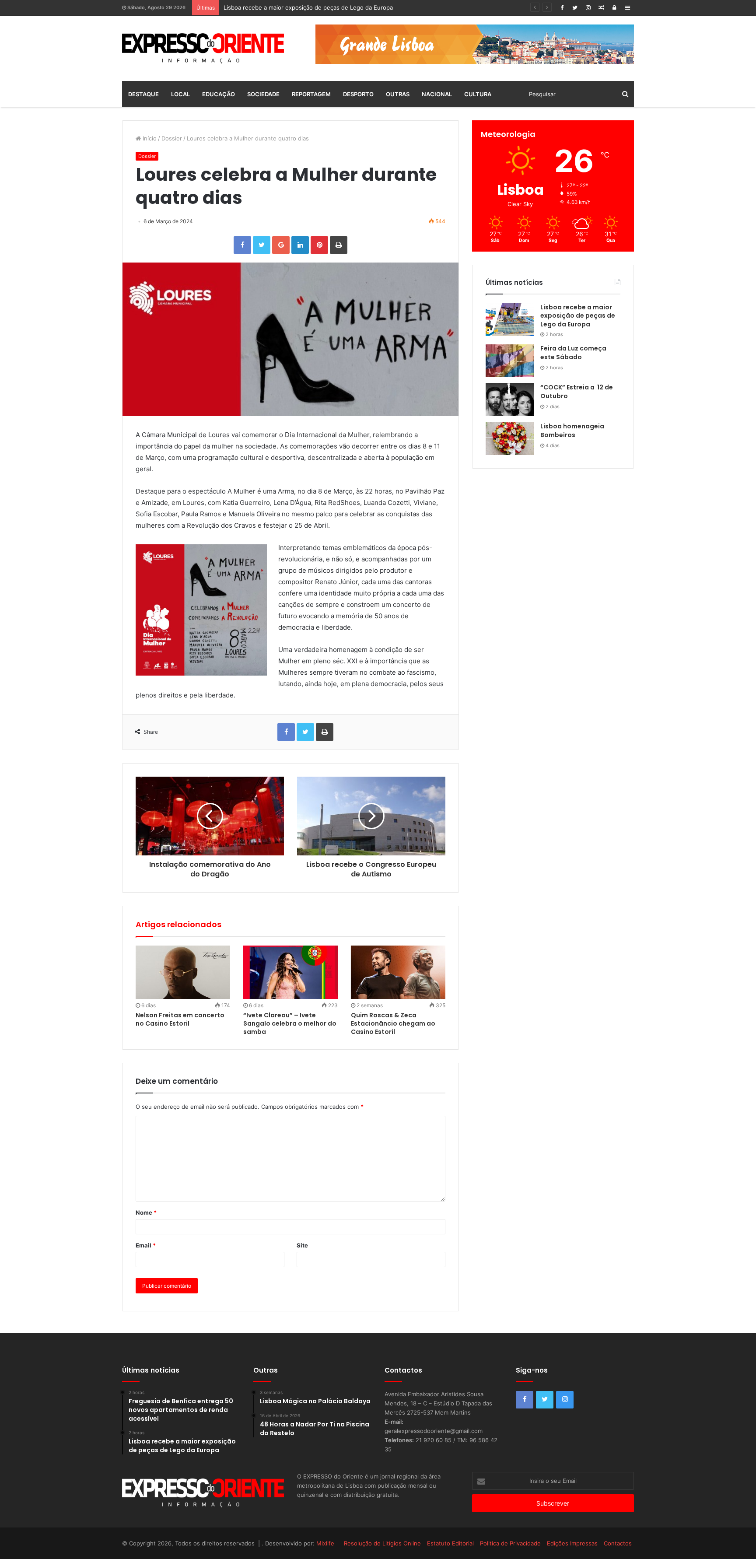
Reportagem (311, 94)
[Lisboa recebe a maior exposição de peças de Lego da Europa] (510, 319)
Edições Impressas (572, 1543)
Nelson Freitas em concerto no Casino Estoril (180, 1019)
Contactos (618, 1543)
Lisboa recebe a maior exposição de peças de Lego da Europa (577, 316)
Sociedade (263, 94)
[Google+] (281, 245)
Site (302, 1245)
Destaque (143, 94)
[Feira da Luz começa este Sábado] (510, 360)
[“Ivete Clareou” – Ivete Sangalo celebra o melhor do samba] (290, 972)
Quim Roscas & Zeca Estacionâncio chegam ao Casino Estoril (393, 1023)
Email (146, 1245)
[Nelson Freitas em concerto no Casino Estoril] (183, 972)
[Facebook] (561, 7)
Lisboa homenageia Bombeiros (572, 430)
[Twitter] (574, 7)
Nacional (437, 94)
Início (149, 138)
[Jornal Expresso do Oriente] (203, 48)
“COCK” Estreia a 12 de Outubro (576, 391)
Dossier (171, 138)
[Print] (338, 245)
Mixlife (325, 1543)
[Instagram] (588, 7)
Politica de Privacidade (510, 1543)
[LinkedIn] (300, 245)
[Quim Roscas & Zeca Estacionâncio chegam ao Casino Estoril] (398, 972)
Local (180, 94)
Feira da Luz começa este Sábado (269, 7)
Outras (398, 94)
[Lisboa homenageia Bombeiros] (510, 438)
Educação (218, 94)
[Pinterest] (319, 245)
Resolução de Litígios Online (382, 1543)
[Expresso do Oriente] (474, 43)
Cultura (477, 94)
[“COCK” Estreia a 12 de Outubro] (510, 399)
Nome (146, 1212)
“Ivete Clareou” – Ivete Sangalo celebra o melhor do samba (289, 1023)
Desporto (358, 94)
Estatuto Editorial (450, 1543)
